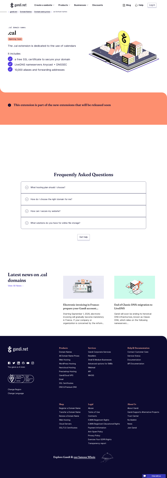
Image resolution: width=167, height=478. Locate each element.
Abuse (91, 408)
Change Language (16, 393)
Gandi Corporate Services (99, 352)
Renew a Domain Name (69, 416)
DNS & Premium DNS (68, 387)
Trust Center (133, 416)
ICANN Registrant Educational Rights (104, 424)
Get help (83, 237)
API (89, 371)
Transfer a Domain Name (69, 412)
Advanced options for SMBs (100, 364)
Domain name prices (42, 12)
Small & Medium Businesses (100, 360)
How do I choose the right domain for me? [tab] (51, 199)
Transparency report (97, 443)
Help (141, 5)
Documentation (134, 360)
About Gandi (132, 408)
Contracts (92, 416)
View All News (15, 285)
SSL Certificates (66, 383)
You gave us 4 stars (16, 367)
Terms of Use (94, 412)
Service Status (133, 356)
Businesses (80, 5)
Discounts (97, 5)
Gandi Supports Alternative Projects (143, 412)
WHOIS (91, 375)
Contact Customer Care (137, 352)
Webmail (91, 367)
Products (63, 5)
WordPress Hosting (67, 364)
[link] (9, 363)
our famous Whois (84, 457)
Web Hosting (64, 360)
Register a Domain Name (69, 408)
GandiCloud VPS (66, 375)
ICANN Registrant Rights (98, 420)
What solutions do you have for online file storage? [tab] (55, 223)
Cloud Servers (65, 424)
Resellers (92, 356)
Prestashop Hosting (67, 371)
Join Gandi (132, 428)
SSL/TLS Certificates (68, 428)
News (129, 424)
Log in (152, 5)
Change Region (14, 389)
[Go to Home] (18, 5)
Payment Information (97, 428)
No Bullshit (132, 420)
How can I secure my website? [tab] (45, 211)
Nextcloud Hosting (67, 367)
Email (61, 379)
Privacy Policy (94, 435)
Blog (128, 5)
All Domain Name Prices (69, 356)
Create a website (43, 5)
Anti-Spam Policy (95, 431)
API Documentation (135, 364)
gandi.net (13, 12)
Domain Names (26, 12)
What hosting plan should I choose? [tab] (48, 187)
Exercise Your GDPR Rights (100, 439)
